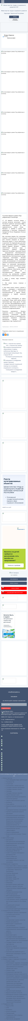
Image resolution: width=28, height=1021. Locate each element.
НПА (7, 918)
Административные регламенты (16, 796)
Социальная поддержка (10, 864)
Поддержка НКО (8, 1004)
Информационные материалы (15, 843)
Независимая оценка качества (15, 920)
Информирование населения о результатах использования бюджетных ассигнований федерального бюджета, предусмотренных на (15, 820)
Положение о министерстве (15, 785)
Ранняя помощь (11, 916)
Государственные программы (15, 787)
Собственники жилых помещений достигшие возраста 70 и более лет (16, 901)
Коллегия (9, 802)
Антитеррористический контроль (16, 826)
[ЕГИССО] (4, 766)
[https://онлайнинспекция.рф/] (10, 768)
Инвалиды (9, 882)
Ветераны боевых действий (14, 884)
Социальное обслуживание (11, 910)
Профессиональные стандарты (15, 927)
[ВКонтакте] (3, 335)
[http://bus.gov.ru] (6, 762)
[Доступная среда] (7, 740)
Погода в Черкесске (9, 35)
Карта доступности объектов (15, 847)
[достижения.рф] (6, 770)
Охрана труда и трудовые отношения (14, 959)
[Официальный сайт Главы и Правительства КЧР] (14, 750)
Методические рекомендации (15, 841)
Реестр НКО (10, 1006)
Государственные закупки (14, 793)
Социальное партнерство (14, 972)
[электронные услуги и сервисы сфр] (12, 764)
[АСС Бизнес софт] (7, 757)
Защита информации (12, 832)
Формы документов (12, 922)
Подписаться (6, 708)
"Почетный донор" (12, 894)
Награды (9, 791)
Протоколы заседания (13, 1019)
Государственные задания (14, 936)
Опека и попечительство (10, 957)
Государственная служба (14, 789)
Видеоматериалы (11, 845)
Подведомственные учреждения (16, 810)
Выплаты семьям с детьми (14, 886)
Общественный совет (13, 795)
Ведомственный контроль (14, 992)
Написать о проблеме (14, 565)
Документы (9, 839)
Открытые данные (12, 798)
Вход (15, 16)
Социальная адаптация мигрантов (16, 908)
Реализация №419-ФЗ (13, 851)
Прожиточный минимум (13, 991)
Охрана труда (10, 970)
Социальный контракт (13, 905)
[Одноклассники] (5, 335)
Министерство (7, 778)
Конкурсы (9, 1009)
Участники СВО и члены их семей (16, 866)
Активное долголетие (13, 914)
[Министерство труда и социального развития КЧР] (14, 6)
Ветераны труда (11, 877)
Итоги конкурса (11, 1011)
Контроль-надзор (11, 946)
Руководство (10, 782)
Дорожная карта (11, 935)
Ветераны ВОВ (10, 875)
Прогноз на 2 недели (11, 37)
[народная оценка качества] (9, 759)
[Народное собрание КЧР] (9, 755)
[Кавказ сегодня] (6, 744)
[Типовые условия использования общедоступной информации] (14, 746)
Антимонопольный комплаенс (15, 815)
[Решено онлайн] (6, 761)
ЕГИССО (8, 933)
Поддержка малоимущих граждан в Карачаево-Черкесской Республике (16, 869)
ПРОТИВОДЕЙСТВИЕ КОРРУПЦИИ (16, 780)
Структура (9, 783)
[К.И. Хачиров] (14, 572)
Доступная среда (8, 838)
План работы (10, 804)
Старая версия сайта (7, 711)
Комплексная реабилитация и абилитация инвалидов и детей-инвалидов (16, 953)
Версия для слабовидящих (15, 20)
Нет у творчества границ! (14, 345)
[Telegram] (8, 335)
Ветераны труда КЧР (12, 879)
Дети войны (10, 880)
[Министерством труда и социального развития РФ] (14, 737)
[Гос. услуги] (5, 742)
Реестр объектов (11, 856)
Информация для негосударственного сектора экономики (15, 860)
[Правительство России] (8, 753)
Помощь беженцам (12, 873)
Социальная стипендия (13, 897)
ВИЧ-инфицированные (13, 895)
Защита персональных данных (15, 800)
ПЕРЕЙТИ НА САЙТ (6, 507)
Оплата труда (10, 961)
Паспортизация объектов (14, 849)
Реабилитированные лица (14, 892)
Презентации (10, 1013)
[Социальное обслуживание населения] (9, 606)
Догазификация (11, 907)
